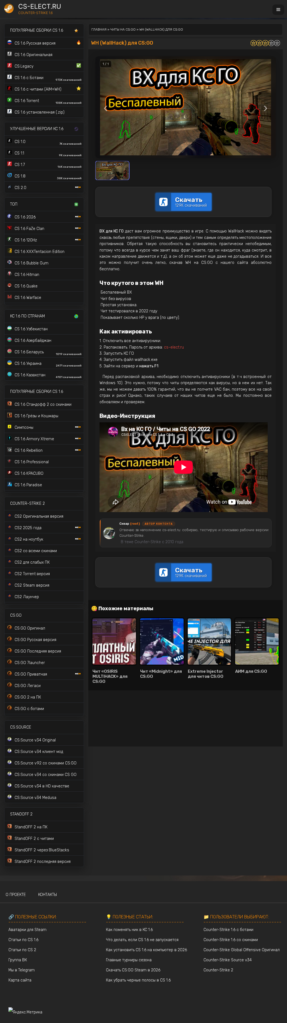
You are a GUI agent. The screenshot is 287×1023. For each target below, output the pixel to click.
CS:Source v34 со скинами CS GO (46, 774)
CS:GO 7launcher (30, 662)
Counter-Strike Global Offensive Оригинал (241, 950)
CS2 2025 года (28, 528)
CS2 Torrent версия (32, 574)
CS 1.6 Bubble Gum (31, 263)
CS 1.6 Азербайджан (33, 340)
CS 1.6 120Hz (26, 240)
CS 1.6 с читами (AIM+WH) (48, 89)
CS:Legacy (48, 66)
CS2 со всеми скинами (36, 551)
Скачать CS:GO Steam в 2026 (133, 970)
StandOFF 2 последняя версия (43, 861)
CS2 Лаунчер (27, 597)
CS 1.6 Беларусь (48, 353)
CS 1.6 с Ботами (48, 78)
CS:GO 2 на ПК (28, 697)
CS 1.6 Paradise (28, 485)
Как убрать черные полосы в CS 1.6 (138, 980)
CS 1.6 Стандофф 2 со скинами (43, 404)
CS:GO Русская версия (35, 639)
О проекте (16, 894)
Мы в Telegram (21, 970)
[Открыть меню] (278, 9)
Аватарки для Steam (27, 929)
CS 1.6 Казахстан (48, 376)
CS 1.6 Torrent (48, 101)
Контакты (47, 894)
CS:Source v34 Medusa (35, 797)
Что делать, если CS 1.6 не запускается (142, 939)
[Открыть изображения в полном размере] (185, 107)
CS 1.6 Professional (32, 462)
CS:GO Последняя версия (38, 651)
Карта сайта (19, 980)
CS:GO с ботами (29, 708)
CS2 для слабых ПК (32, 562)
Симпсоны (24, 427)
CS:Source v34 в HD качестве (42, 786)
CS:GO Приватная (31, 674)
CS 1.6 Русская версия (48, 43)
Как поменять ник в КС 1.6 (129, 929)
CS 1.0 (48, 142)
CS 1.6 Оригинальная (33, 54)
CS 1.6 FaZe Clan (29, 228)
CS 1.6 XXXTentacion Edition (39, 251)
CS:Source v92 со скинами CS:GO (46, 763)
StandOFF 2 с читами (34, 838)
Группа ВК (17, 960)
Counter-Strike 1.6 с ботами (228, 929)
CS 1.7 (48, 165)
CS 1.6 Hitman (27, 274)
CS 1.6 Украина (48, 364)
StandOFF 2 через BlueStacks (42, 850)
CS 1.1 (48, 154)
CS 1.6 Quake (26, 286)
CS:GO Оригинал (30, 628)
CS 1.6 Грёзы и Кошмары (36, 416)
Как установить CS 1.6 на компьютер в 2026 (146, 950)
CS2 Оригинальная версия (39, 516)
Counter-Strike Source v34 (227, 960)
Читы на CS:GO (123, 29)
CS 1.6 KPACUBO (29, 473)
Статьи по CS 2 (22, 950)
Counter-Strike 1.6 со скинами (230, 939)
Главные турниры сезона (129, 960)
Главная (99, 29)
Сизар (129, 524)
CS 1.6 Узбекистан (31, 329)
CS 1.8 (48, 177)
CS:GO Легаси (28, 685)
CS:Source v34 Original (35, 740)
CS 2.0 (20, 187)
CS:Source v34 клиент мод (39, 751)
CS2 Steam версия (32, 585)
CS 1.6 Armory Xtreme (34, 439)
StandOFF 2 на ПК (31, 827)
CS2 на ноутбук (29, 539)
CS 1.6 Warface (28, 297)
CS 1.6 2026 (25, 217)
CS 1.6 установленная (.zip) (39, 112)
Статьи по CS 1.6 (23, 939)
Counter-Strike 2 (218, 970)
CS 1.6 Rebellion (29, 450)
